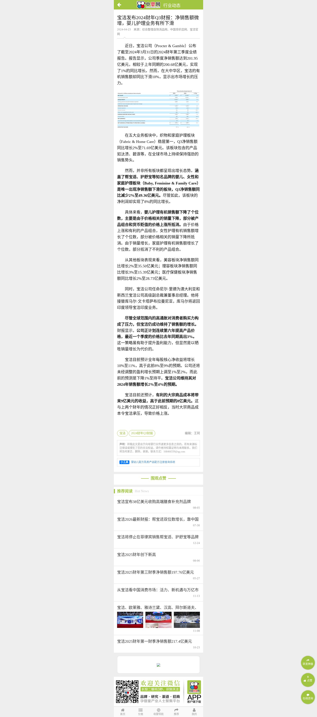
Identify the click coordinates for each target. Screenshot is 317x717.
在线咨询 (308, 698)
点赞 (309, 678)
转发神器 (308, 664)
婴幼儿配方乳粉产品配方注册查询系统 (153, 462)
